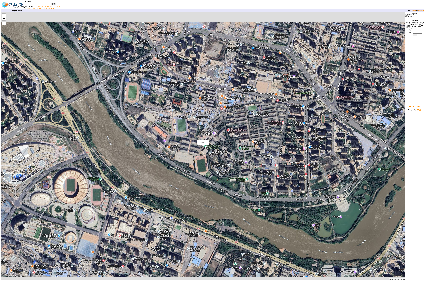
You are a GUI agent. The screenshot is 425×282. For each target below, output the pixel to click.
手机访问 (421, 11)
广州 (45, 6)
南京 (51, 6)
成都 (57, 6)
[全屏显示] (4, 23)
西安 (31, 8)
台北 (41, 8)
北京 (36, 6)
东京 (47, 8)
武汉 (54, 6)
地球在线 (418, 110)
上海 (39, 6)
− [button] (4, 18)
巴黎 (44, 8)
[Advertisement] (87, 5)
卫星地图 (418, 106)
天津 (28, 8)
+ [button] (4, 15)
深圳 (42, 6)
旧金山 (35, 8)
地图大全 (411, 106)
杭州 (48, 6)
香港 (38, 8)
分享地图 (413, 11)
